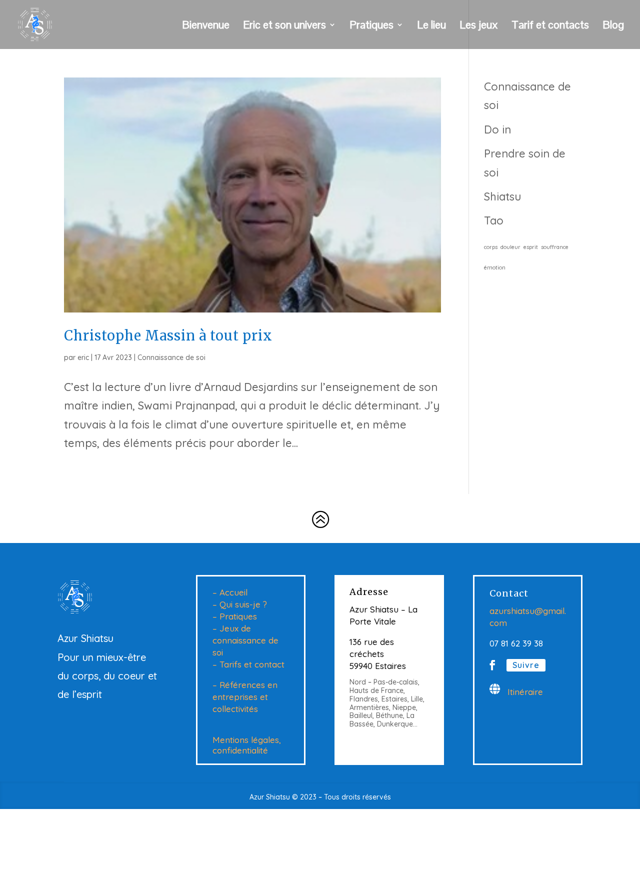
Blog (613, 26)
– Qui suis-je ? (239, 604)
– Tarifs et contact (248, 664)
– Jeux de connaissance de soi (245, 640)
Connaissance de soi (172, 357)
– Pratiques (234, 616)
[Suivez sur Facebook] (492, 665)
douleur (510, 247)
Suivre (526, 665)
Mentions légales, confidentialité (246, 745)
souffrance (554, 247)
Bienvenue (206, 26)
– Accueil (230, 592)
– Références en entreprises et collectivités (245, 697)
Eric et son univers (284, 26)
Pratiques (372, 26)
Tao (494, 221)
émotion (495, 267)
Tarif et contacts (550, 26)
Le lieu (431, 26)
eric (83, 357)
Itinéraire (525, 691)
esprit (531, 247)
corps (491, 247)
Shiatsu (502, 197)
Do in (497, 129)
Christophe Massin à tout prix (168, 335)
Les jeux (479, 26)
